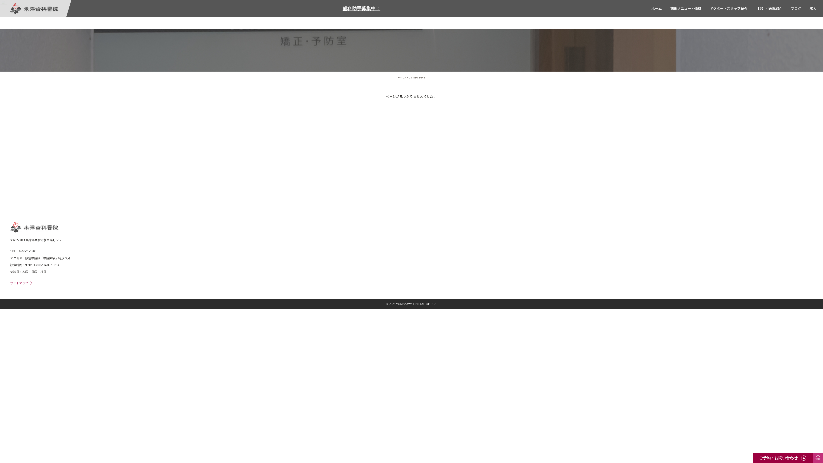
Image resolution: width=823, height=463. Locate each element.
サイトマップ (19, 283)
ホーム (401, 78)
